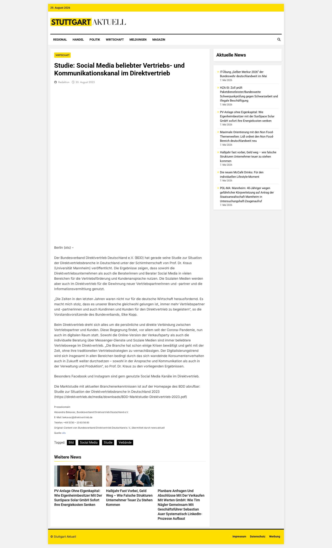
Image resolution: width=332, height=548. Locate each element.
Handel (78, 39)
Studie (108, 442)
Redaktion (63, 82)
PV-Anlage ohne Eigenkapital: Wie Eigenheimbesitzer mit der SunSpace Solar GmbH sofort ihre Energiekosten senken (247, 116)
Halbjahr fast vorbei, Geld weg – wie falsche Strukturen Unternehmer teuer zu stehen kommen (248, 157)
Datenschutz (257, 536)
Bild (71, 442)
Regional (60, 39)
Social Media (89, 442)
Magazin (158, 39)
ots (64, 432)
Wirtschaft (115, 39)
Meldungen (138, 39)
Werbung (274, 536)
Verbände (125, 442)
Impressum (239, 536)
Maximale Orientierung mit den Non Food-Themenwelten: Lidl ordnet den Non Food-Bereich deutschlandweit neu (247, 136)
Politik (95, 39)
